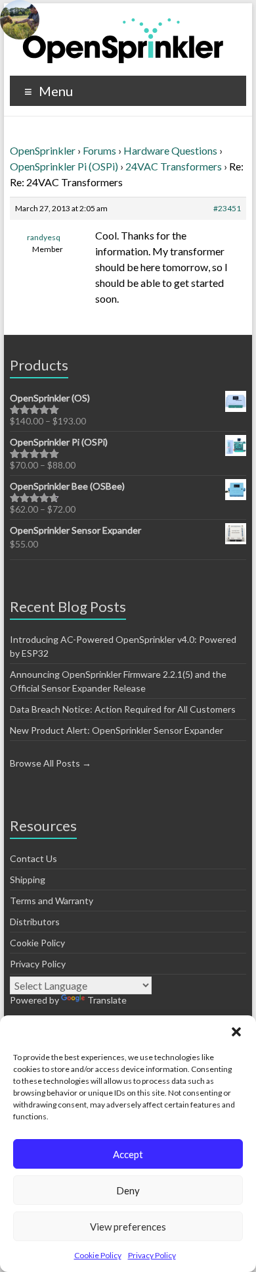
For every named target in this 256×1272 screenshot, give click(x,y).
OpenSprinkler (42, 150)
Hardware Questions (170, 150)
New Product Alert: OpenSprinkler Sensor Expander (116, 730)
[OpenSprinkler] (123, 40)
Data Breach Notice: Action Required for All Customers (123, 709)
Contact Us (33, 858)
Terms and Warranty (51, 900)
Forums (99, 150)
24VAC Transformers (173, 166)
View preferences (128, 1227)
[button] (236, 1031)
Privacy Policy (152, 1255)
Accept (128, 1154)
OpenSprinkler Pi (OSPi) (64, 166)
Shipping (27, 879)
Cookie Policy (97, 1255)
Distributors (35, 921)
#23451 (227, 208)
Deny (128, 1190)
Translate (107, 999)
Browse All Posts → (50, 763)
